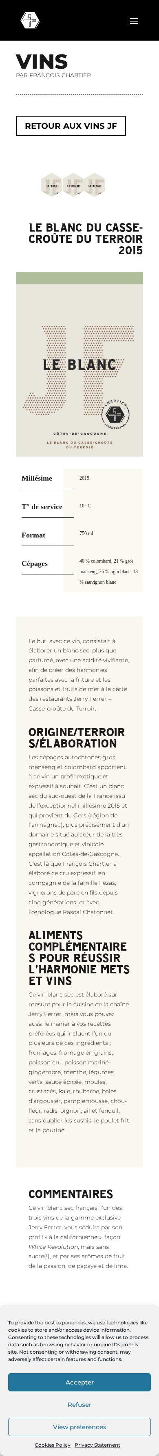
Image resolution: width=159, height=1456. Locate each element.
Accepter (80, 1382)
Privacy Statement (97, 1445)
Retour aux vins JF (71, 126)
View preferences (79, 1427)
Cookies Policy (53, 1445)
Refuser (79, 1404)
